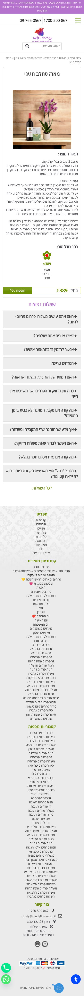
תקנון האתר (41, 541)
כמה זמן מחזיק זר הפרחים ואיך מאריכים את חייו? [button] (44, 393)
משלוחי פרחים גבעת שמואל (41, 872)
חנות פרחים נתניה (41, 669)
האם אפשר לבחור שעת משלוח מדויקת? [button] (43, 443)
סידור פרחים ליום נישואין (41, 706)
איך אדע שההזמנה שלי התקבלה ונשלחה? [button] (42, 429)
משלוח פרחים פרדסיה (41, 761)
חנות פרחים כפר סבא (41, 778)
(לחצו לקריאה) (68, 6)
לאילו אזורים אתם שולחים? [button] (54, 335)
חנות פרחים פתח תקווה (41, 678)
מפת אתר (41, 545)
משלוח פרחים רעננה (41, 811)
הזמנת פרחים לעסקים (41, 575)
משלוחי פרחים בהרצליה (41, 745)
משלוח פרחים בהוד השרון (41, 880)
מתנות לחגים (41, 567)
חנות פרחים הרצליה (41, 665)
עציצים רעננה (41, 819)
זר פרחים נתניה (41, 653)
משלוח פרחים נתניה (41, 673)
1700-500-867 (38, 911)
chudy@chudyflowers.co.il (38, 916)
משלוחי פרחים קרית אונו (41, 876)
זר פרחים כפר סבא (41, 782)
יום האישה (41, 620)
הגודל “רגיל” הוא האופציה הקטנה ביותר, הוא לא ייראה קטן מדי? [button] (42, 473)
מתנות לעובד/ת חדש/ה (41, 596)
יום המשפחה (41, 624)
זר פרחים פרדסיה (41, 657)
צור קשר (41, 532)
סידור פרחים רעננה (41, 814)
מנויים (41, 528)
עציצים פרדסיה (41, 770)
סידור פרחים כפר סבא (41, 790)
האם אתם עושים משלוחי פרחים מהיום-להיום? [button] (46, 319)
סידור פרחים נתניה (41, 710)
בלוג (41, 549)
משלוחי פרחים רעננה (41, 741)
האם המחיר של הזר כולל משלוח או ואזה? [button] (43, 377)
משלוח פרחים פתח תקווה (41, 690)
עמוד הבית (75, 58)
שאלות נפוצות (41, 553)
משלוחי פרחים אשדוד (41, 864)
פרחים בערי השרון (41, 733)
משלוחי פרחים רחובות (41, 868)
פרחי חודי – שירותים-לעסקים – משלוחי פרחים (41, 571)
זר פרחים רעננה (41, 806)
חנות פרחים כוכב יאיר (41, 851)
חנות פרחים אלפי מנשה (41, 847)
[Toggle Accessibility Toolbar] (76, 979)
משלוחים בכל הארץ (55, 58)
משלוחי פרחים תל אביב (41, 827)
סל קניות (41, 537)
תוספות (41, 587)
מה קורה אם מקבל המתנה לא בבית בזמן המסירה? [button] (45, 412)
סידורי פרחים (41, 600)
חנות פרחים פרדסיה (41, 753)
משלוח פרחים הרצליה (41, 686)
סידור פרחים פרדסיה (41, 765)
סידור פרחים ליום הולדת (41, 702)
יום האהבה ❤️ (41, 616)
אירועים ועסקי (41, 633)
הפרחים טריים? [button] (62, 363)
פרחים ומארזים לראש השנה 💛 (41, 579)
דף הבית (41, 520)
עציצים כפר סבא (41, 794)
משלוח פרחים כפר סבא (41, 786)
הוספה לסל (17, 290)
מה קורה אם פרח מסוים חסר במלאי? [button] (46, 457)
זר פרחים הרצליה (41, 649)
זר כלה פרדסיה (41, 645)
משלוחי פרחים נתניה (41, 855)
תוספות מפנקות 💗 (41, 583)
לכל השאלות (42, 488)
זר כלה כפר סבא (41, 798)
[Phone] (6, 968)
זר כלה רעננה (41, 823)
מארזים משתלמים (41, 628)
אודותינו (41, 524)
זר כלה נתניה (41, 641)
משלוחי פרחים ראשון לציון (28, 58)
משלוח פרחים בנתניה (41, 682)
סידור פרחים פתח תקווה (41, 714)
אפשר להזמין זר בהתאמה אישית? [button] (49, 349)
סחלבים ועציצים (41, 592)
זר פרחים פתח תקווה (41, 661)
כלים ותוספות (41, 604)
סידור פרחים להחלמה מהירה (41, 698)
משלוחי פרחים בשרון (41, 749)
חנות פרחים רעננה (41, 802)
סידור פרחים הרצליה (41, 694)
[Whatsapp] (6, 979)
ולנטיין (41, 612)
